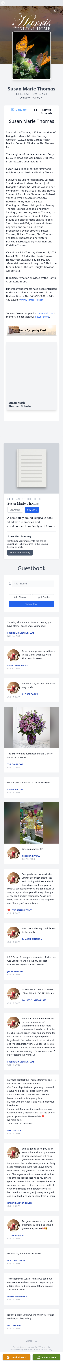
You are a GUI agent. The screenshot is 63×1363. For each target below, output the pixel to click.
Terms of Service (40, 1349)
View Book (15, 509)
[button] (31, 727)
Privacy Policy (23, 1349)
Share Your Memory (20, 552)
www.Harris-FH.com (31, 299)
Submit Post (31, 604)
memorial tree (45, 313)
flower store (42, 316)
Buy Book (32, 509)
